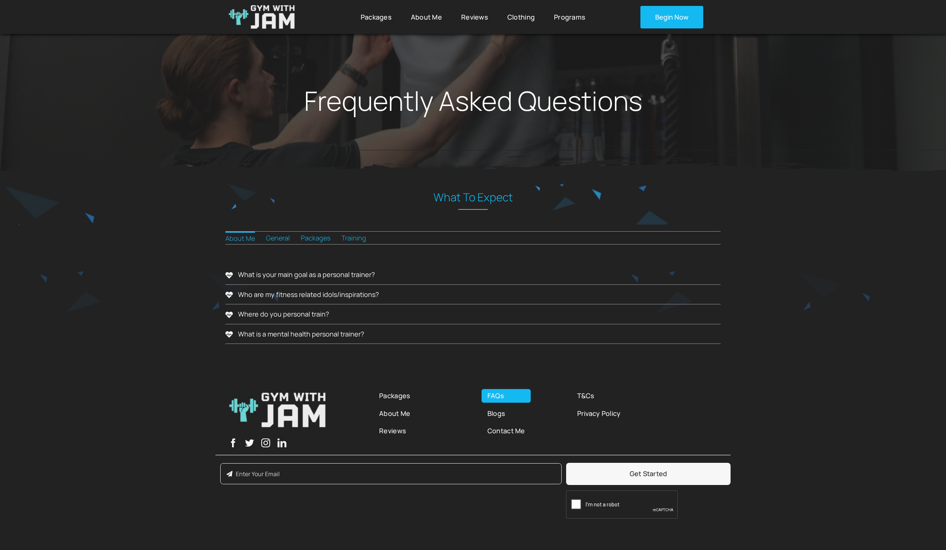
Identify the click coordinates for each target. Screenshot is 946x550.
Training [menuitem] (353, 237)
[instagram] (265, 442)
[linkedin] (282, 442)
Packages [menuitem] (315, 237)
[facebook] (233, 442)
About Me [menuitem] (240, 238)
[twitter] (249, 442)
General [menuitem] (278, 237)
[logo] (261, 8)
